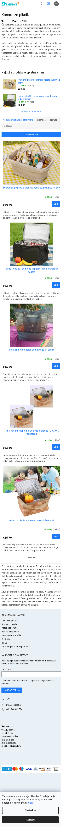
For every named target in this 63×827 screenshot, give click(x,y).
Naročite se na (12, 690)
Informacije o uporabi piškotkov (15, 646)
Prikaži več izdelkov (30, 111)
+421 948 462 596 (14, 709)
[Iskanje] (41, 4)
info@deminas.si (13, 705)
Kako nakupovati (9, 620)
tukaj (30, 802)
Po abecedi (8, 126)
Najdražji (53, 120)
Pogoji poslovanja (9, 628)
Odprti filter (31, 134)
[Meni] (56, 4)
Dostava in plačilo (9, 624)
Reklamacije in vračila (11, 635)
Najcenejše (41, 120)
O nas (4, 643)
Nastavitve (30, 810)
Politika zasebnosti (10, 632)
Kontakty (5, 639)
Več (56, 204)
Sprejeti (30, 819)
